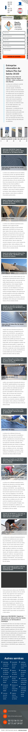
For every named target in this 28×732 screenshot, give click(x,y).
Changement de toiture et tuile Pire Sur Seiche (6, 671)
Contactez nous (7, 17)
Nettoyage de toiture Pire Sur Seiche (23, 673)
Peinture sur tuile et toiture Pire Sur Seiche (15, 688)
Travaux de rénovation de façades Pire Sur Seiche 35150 (23, 691)
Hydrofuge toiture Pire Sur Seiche (6, 664)
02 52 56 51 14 (10, 4)
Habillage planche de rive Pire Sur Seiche (24, 665)
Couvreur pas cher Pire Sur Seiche (5, 696)
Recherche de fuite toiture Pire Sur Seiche (15, 679)
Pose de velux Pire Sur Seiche (14, 672)
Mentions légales (22, 730)
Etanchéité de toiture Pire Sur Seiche (14, 665)
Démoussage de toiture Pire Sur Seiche (6, 679)
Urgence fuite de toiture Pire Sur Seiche (15, 696)
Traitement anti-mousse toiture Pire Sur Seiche (24, 681)
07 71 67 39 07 (10, 10)
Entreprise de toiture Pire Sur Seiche (5, 688)
